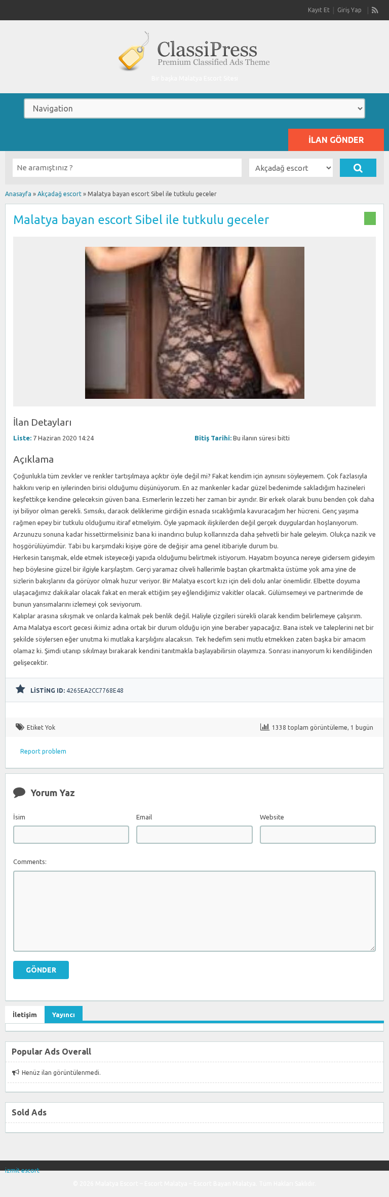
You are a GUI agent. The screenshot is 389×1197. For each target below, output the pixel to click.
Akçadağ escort (59, 194)
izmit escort (22, 1170)
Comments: (30, 861)
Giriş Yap (349, 10)
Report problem (43, 751)
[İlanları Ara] (358, 168)
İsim (19, 816)
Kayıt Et (319, 10)
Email (144, 816)
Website (272, 816)
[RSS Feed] (375, 10)
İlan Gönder (336, 139)
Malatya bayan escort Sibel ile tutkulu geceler (141, 220)
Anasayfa (18, 194)
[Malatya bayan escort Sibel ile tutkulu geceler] (194, 401)
